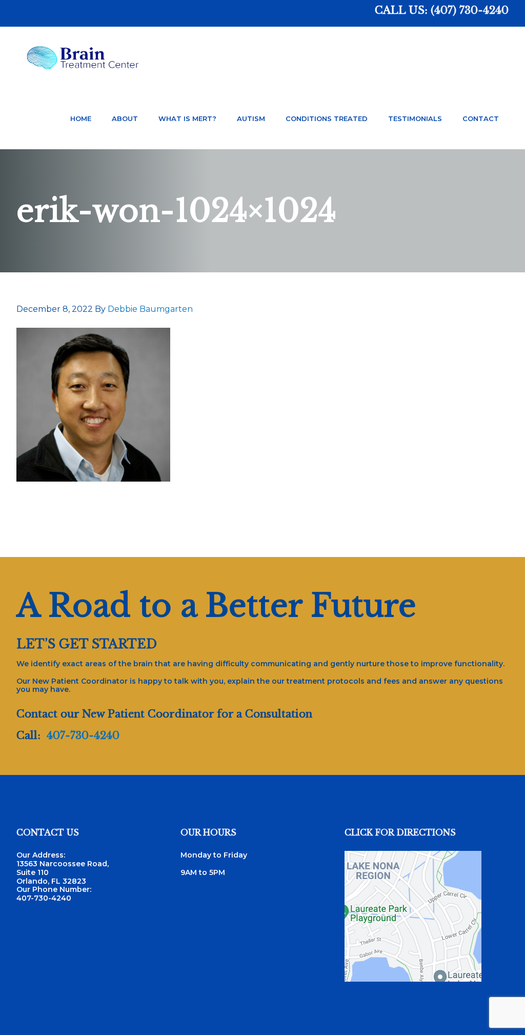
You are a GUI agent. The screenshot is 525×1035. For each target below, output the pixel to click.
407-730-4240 (83, 735)
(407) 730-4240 (470, 10)
